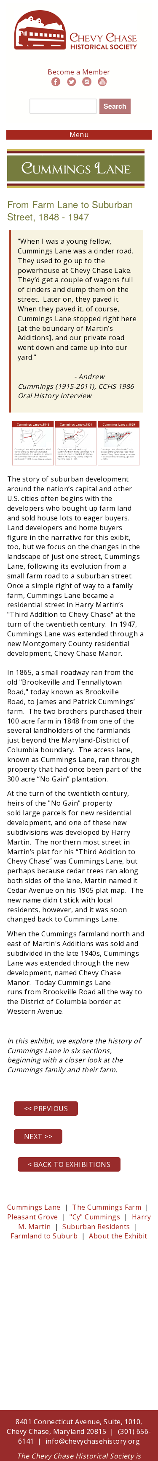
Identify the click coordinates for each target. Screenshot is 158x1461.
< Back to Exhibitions (69, 1164)
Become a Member (79, 72)
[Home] (75, 14)
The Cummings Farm (106, 1207)
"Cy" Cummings (96, 1217)
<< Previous (46, 1108)
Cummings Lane (34, 1207)
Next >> (38, 1136)
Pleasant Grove (32, 1217)
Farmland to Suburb (45, 1236)
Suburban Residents (97, 1226)
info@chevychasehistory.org (93, 1441)
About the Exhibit (117, 1236)
